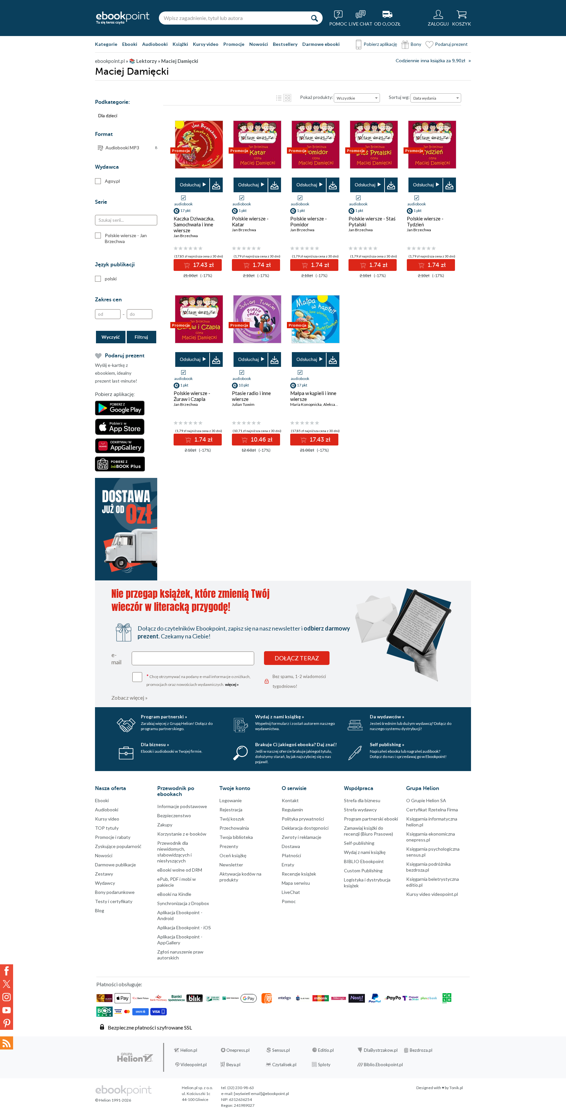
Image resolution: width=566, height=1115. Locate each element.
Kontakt (290, 800)
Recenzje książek (299, 874)
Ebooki (129, 44)
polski (111, 278)
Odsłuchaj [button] (190, 184)
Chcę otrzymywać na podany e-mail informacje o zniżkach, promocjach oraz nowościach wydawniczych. (198, 680)
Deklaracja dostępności (305, 828)
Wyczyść (111, 337)
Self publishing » (387, 744)
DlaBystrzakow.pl (381, 1050)
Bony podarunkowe (115, 892)
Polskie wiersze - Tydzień (425, 221)
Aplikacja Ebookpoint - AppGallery (179, 939)
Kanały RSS (6, 1042)
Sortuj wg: (399, 97)
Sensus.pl (281, 1050)
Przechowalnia (234, 828)
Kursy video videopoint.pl (432, 894)
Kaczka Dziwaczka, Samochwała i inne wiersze (194, 224)
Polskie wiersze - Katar (250, 221)
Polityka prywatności (303, 819)
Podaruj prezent (451, 44)
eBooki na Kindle (174, 894)
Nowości (258, 44)
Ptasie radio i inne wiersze (251, 396)
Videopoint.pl (193, 1064)
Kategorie (106, 44)
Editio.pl (326, 1050)
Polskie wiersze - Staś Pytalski (372, 221)
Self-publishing (359, 843)
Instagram (6, 997)
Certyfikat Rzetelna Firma (432, 809)
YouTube (6, 1010)
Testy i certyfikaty (113, 901)
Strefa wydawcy (360, 809)
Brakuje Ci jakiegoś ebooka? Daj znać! (296, 744)
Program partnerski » (164, 716)
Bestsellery (285, 44)
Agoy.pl (112, 181)
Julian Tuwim (243, 404)
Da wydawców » (387, 716)
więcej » (232, 684)
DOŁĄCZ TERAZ (296, 658)
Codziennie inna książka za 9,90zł (430, 60)
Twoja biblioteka (236, 837)
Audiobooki (155, 44)
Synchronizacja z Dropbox (183, 903)
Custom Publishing (363, 870)
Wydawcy (105, 883)
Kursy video (205, 44)
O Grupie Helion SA (426, 800)
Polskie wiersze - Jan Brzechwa (126, 238)
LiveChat (291, 892)
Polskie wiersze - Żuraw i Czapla (192, 396)
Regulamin (292, 809)
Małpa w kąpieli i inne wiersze (313, 396)
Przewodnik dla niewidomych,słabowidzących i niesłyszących (174, 851)
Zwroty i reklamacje (301, 837)
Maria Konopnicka (306, 404)
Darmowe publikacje (115, 864)
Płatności (291, 855)
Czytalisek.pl (284, 1064)
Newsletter (231, 864)
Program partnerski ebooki (371, 819)
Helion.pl (188, 1050)
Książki (180, 44)
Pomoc (289, 901)
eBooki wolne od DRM (179, 870)
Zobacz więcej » (129, 697)
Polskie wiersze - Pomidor (308, 221)
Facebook (6, 970)
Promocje (233, 44)
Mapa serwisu (296, 883)
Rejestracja (230, 809)
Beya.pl (233, 1064)
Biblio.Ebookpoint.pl (383, 1064)
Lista (279, 98)
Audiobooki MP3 (131, 147)
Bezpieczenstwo (174, 815)
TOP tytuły (107, 828)
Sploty (324, 1064)
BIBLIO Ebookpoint (364, 861)
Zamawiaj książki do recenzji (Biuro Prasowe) (368, 831)
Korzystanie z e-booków (181, 834)
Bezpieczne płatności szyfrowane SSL (150, 1027)
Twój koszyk (231, 819)
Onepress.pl (238, 1050)
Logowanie (230, 800)
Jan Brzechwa (186, 235)
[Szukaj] (314, 18)
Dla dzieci (107, 115)
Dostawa (291, 846)
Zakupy (164, 824)
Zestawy (104, 874)
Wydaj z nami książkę (365, 852)
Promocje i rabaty (112, 837)
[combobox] (357, 98)
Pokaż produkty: (316, 97)
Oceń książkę (232, 855)
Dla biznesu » (155, 744)
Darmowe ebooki (321, 44)
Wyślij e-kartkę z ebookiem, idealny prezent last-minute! (116, 373)
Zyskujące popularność (118, 846)
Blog (99, 910)
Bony (416, 44)
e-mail (116, 658)
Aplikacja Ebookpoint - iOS (184, 927)
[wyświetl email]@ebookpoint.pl (261, 1093)
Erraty (288, 864)
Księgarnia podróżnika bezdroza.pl (428, 867)
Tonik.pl (456, 1087)
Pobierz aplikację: (115, 394)
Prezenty (228, 846)
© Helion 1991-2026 (113, 1100)
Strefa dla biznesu (362, 800)
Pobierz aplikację (380, 44)
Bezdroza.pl (421, 1050)
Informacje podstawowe (182, 806)
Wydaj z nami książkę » (279, 716)
